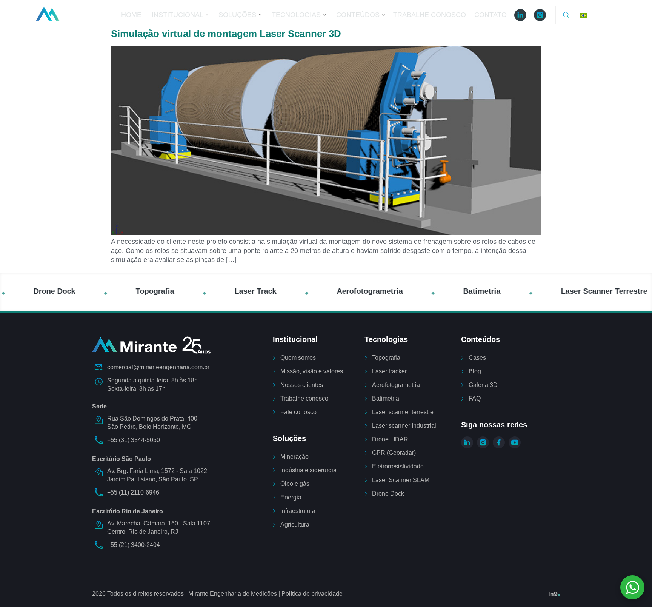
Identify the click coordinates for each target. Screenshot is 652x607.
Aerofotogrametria (396, 385)
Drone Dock (388, 493)
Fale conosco (298, 412)
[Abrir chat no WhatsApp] (632, 587)
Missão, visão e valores (311, 371)
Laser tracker (389, 371)
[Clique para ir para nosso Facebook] (499, 442)
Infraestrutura (297, 511)
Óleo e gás (294, 484)
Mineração (294, 456)
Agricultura (294, 524)
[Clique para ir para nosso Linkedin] (467, 442)
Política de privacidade (312, 593)
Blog (475, 371)
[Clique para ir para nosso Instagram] (483, 442)
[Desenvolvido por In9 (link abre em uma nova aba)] (554, 593)
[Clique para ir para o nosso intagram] (540, 15)
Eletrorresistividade (398, 466)
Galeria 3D (483, 385)
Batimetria (385, 398)
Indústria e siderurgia (308, 470)
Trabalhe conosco (304, 398)
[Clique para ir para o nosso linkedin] (520, 15)
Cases (477, 357)
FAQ (475, 398)
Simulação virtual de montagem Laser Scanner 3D (226, 33)
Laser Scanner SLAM (400, 480)
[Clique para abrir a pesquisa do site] (566, 15)
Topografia (386, 357)
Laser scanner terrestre (403, 412)
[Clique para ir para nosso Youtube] (515, 442)
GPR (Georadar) (394, 453)
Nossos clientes (301, 385)
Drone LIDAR (390, 439)
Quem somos (298, 357)
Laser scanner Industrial (404, 425)
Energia (290, 497)
